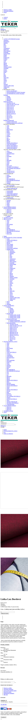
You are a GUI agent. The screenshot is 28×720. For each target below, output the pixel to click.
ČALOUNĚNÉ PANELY (10, 208)
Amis (8, 125)
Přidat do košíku (4, 613)
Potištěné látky (10, 197)
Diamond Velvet (10, 153)
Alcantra (9, 169)
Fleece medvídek (11, 185)
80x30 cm (9, 212)
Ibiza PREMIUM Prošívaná (13, 180)
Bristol (8, 132)
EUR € (5, 18)
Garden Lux (9, 241)
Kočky (5, 56)
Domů (5, 12)
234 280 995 (4, 704)
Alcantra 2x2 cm (10, 171)
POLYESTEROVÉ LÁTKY (16, 92)
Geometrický (7, 48)
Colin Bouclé (10, 356)
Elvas (8, 155)
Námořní (6, 65)
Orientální (6, 68)
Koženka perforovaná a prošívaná (14, 123)
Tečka (8, 119)
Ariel (8, 127)
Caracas (8, 133)
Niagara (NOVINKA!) (12, 147)
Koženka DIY (10, 313)
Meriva (8, 139)
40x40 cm (9, 209)
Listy (5, 61)
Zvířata (5, 88)
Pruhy (5, 72)
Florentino (9, 156)
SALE (5, 412)
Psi (4, 73)
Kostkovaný (6, 57)
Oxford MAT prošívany (12, 193)
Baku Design (10, 129)
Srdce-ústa (6, 77)
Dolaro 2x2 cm (10, 107)
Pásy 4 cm (9, 115)
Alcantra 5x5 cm (10, 172)
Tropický (6, 84)
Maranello (9, 160)
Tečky (5, 79)
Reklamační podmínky (9, 693)
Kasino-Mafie (7, 53)
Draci (5, 45)
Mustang (9, 100)
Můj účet (6, 694)
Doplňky (9, 97)
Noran (8, 161)
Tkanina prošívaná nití (12, 188)
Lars (8, 157)
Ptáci (5, 75)
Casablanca (9, 152)
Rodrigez (9, 181)
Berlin (8, 131)
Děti (5, 44)
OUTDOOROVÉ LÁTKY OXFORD (13, 237)
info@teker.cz (4, 707)
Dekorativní (6, 41)
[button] (9, 89)
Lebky (5, 60)
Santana (8, 183)
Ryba (5, 76)
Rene (8, 164)
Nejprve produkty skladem (7, 664)
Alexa (8, 151)
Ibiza (8, 177)
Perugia (8, 141)
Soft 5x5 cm (9, 117)
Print (5, 83)
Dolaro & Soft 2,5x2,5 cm (13, 104)
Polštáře (8, 216)
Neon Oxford (10, 244)
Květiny (5, 59)
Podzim (5, 71)
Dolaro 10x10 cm (11, 105)
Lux (8, 137)
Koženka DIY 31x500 (15, 317)
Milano (8, 379)
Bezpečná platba (7, 692)
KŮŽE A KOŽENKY (12, 91)
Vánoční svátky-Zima (9, 85)
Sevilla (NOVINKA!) (12, 148)
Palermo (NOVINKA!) (12, 145)
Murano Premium (11, 384)
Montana (9, 383)
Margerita (9, 99)
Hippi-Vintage (7, 51)
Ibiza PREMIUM (11, 179)
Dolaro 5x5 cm (10, 109)
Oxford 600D (10, 191)
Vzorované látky (10, 404)
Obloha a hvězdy (8, 67)
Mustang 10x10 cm (11, 113)
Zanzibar (9, 200)
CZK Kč (6, 17)
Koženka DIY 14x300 (15, 315)
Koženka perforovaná (9, 120)
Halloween (6, 49)
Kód (2, 602)
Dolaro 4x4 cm (10, 108)
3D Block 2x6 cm (11, 103)
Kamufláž (6, 52)
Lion (8, 159)
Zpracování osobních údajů (10, 690)
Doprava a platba (8, 9)
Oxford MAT (10, 192)
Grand (8, 135)
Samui (8, 204)
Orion (8, 163)
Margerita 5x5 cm (11, 112)
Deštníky (6, 43)
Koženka (6, 95)
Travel (5, 81)
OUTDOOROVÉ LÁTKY (15, 93)
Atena (8, 128)
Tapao (8, 203)
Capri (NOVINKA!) (11, 144)
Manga (5, 63)
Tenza (8, 400)
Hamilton (9, 176)
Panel (11, 281)
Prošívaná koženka (8, 101)
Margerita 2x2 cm (11, 111)
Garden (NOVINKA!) (12, 195)
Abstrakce (6, 40)
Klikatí (5, 55)
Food (5, 47)
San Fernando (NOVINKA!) (13, 168)
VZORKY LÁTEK (8, 411)
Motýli (5, 64)
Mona (8, 140)
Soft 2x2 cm (9, 116)
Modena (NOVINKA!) (12, 143)
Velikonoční (6, 87)
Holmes (8, 136)
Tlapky (5, 80)
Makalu (8, 201)
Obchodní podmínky (8, 11)
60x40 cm (9, 211)
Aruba (8, 205)
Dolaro (8, 96)
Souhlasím (3, 717)
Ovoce (5, 69)
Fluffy (8, 175)
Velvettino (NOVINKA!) (13, 167)
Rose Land (9, 165)
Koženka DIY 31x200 (15, 316)
